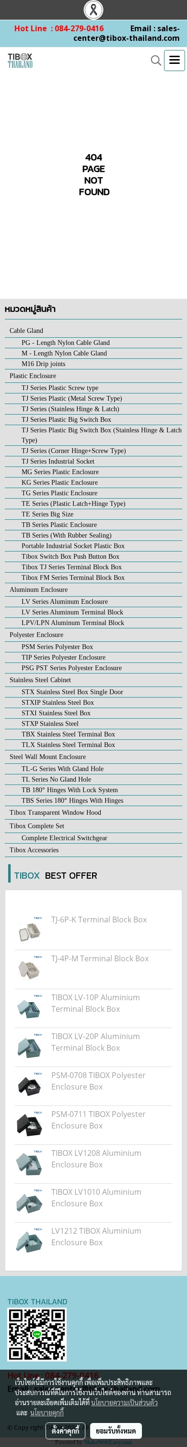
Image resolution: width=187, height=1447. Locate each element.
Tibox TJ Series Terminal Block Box (72, 567)
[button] (153, 60)
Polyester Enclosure (36, 634)
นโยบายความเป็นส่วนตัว (124, 1402)
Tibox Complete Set (37, 826)
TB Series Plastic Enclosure (59, 524)
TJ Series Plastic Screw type (60, 388)
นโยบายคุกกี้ (47, 1412)
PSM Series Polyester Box (57, 646)
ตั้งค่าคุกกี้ (65, 1430)
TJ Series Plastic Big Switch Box (66, 419)
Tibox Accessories (34, 850)
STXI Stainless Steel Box (56, 713)
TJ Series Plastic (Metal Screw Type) (72, 398)
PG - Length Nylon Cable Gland (66, 342)
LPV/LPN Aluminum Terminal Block (73, 622)
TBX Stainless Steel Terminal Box (68, 734)
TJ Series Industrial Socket (58, 461)
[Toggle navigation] (174, 60)
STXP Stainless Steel (50, 723)
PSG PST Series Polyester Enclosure (72, 668)
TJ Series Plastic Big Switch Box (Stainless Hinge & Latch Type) (102, 435)
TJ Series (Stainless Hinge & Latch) (70, 409)
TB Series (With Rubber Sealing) (67, 535)
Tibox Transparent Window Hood (55, 812)
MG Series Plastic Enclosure (60, 472)
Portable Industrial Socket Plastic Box (73, 546)
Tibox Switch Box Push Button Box (70, 556)
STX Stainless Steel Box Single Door (72, 692)
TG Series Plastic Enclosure (59, 493)
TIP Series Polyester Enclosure (63, 657)
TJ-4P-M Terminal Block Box (100, 958)
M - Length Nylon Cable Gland (64, 353)
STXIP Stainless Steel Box (58, 702)
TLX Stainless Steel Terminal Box (68, 744)
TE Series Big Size (47, 514)
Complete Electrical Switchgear (64, 838)
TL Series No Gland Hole (56, 779)
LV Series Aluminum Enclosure (65, 601)
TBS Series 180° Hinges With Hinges (72, 800)
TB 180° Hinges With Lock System (70, 790)
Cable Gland (26, 330)
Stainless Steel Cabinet (40, 680)
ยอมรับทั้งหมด (116, 1430)
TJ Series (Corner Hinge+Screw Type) (74, 450)
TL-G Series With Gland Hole (63, 769)
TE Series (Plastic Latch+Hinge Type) (74, 503)
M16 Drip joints (43, 364)
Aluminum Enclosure (39, 589)
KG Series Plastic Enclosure (60, 482)
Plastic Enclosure (33, 376)
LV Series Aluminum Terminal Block (72, 612)
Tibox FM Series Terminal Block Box (73, 577)
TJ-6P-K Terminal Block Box (99, 919)
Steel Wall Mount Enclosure (48, 756)
